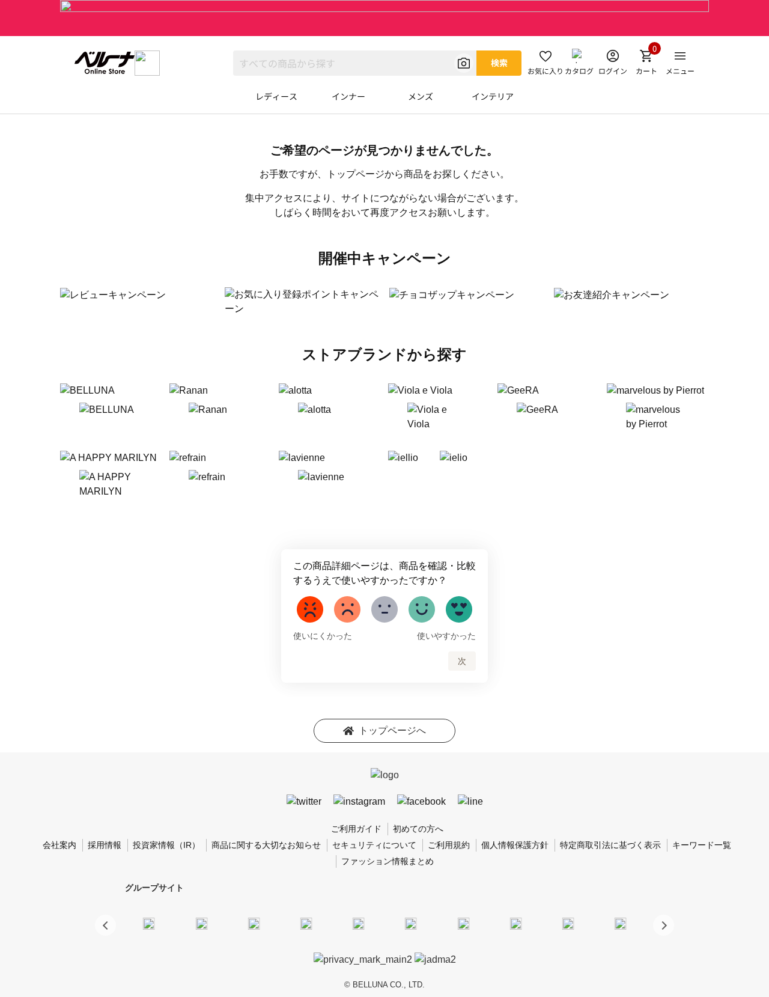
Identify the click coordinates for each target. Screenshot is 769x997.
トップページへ (392, 730)
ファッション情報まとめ (387, 861)
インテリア (493, 96)
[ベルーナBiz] (201, 923)
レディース (276, 96)
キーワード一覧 (701, 845)
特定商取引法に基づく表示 (610, 845)
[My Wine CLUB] (463, 923)
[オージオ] (515, 923)
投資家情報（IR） (166, 845)
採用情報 (104, 845)
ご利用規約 (449, 845)
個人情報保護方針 (515, 845)
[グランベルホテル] (359, 923)
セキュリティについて (374, 845)
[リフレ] (621, 923)
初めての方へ (418, 829)
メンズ (420, 96)
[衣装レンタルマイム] (149, 923)
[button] (663, 925)
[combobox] (354, 63)
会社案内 (59, 845)
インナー (348, 96)
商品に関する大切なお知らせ (266, 845)
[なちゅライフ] (568, 923)
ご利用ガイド (356, 829)
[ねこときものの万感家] (254, 923)
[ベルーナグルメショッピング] (411, 923)
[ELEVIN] (306, 923)
